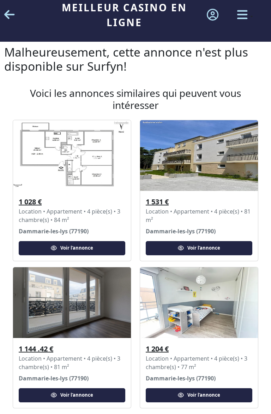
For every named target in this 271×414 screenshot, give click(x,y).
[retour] (9, 15)
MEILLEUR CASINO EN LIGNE (124, 15)
